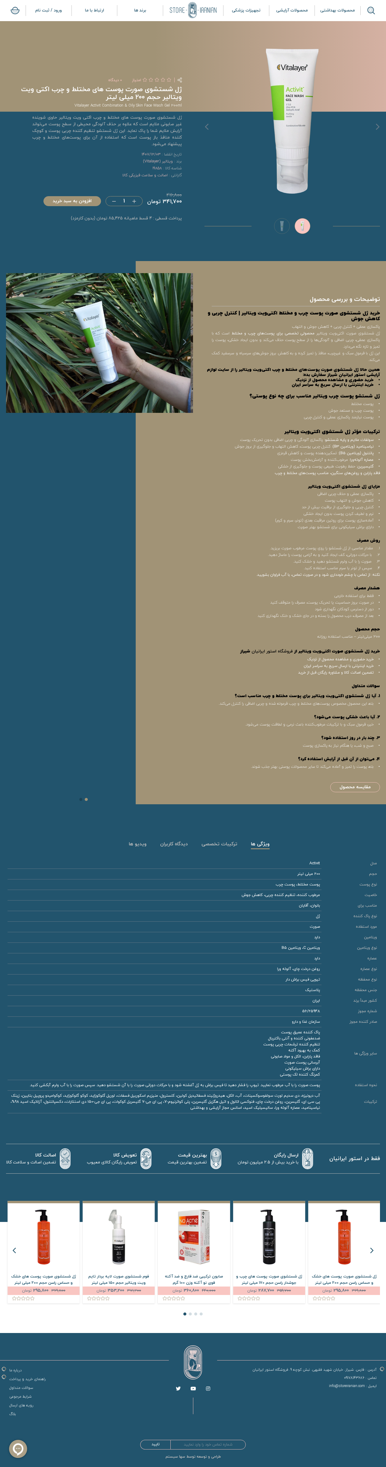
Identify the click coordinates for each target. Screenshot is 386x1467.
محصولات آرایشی (292, 10)
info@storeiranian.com (347, 1386)
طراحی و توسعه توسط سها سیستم (193, 1456)
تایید (156, 1444)
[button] (178, 345)
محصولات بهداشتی (337, 10)
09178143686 (354, 1378)
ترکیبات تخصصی (219, 844)
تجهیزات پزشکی (246, 10)
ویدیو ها (138, 844)
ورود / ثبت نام (48, 10)
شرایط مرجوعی (20, 1396)
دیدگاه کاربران (174, 844)
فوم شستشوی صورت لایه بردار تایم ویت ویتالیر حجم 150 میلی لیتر (193, 1280)
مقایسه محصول (355, 787)
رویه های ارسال (21, 1405)
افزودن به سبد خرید (72, 201)
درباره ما (15, 1370)
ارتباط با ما (94, 10)
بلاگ (12, 1414)
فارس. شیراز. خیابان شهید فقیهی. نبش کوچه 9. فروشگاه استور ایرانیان (308, 1369)
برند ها (140, 10)
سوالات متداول (21, 1388)
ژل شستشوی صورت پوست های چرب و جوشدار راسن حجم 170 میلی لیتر (343, 1280)
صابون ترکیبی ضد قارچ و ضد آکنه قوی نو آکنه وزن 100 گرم (268, 1280)
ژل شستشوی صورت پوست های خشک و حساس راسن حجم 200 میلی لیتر (117, 1280)
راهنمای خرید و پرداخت (27, 1379)
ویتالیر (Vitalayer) (158, 161)
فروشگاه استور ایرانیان (272, 651)
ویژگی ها (260, 844)
